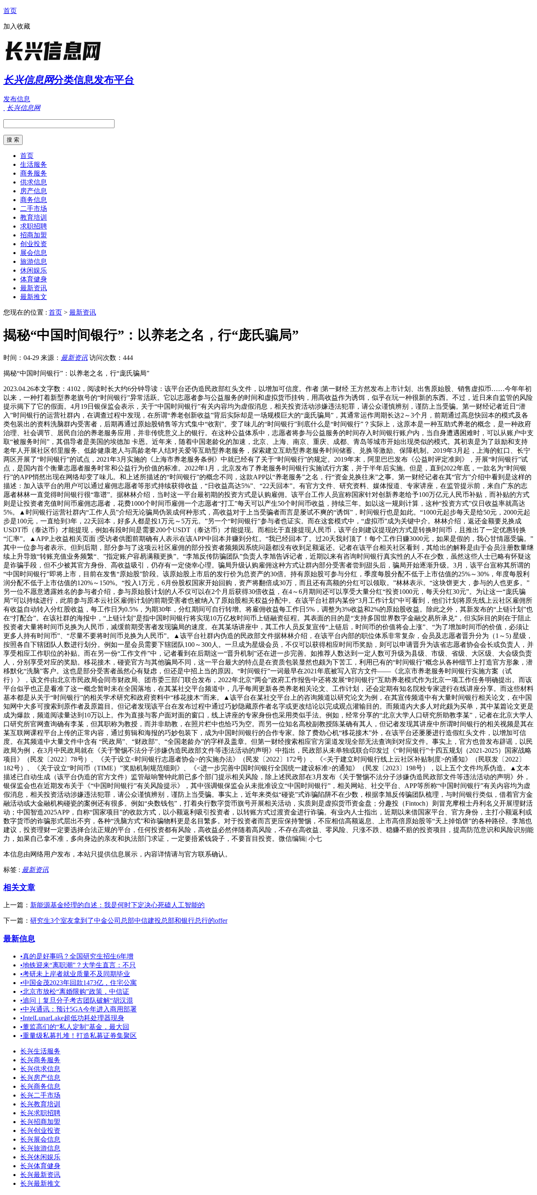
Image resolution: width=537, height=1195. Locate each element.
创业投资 (33, 243)
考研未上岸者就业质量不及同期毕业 (75, 973)
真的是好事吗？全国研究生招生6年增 (76, 956)
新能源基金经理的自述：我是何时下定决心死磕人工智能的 (117, 905)
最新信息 (19, 938)
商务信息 (33, 199)
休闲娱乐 (33, 270)
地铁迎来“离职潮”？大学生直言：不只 (78, 965)
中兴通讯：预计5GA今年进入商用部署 (78, 1009)
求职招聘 (33, 226)
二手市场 (33, 208)
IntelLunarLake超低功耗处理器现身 (72, 1018)
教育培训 (33, 217)
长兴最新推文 (40, 1183)
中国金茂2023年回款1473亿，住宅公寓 (78, 982)
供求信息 (33, 182)
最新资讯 (33, 288)
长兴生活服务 (40, 1051)
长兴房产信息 (40, 1077)
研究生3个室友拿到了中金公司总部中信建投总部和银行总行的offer (128, 920)
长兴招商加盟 (40, 1121)
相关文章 (19, 887)
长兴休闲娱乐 (40, 1157)
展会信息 (33, 252)
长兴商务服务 (40, 1060)
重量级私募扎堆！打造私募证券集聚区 (78, 1035)
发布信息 (16, 98)
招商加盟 (33, 235)
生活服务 (33, 164)
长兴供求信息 (40, 1068)
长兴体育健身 (40, 1165)
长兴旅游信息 (40, 1148)
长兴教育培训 (40, 1104)
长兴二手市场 (40, 1095)
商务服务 (33, 173)
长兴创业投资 (40, 1130)
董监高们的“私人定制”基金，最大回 (74, 1026)
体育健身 (33, 279)
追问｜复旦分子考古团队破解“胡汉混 (76, 1000)
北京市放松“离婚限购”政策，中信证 (74, 991)
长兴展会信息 (40, 1139)
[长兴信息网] (55, 60)
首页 (10, 10)
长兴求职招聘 (40, 1112)
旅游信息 (33, 261)
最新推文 (33, 296)
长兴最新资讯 (40, 1174)
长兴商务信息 (40, 1086)
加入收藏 (16, 26)
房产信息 (33, 190)
